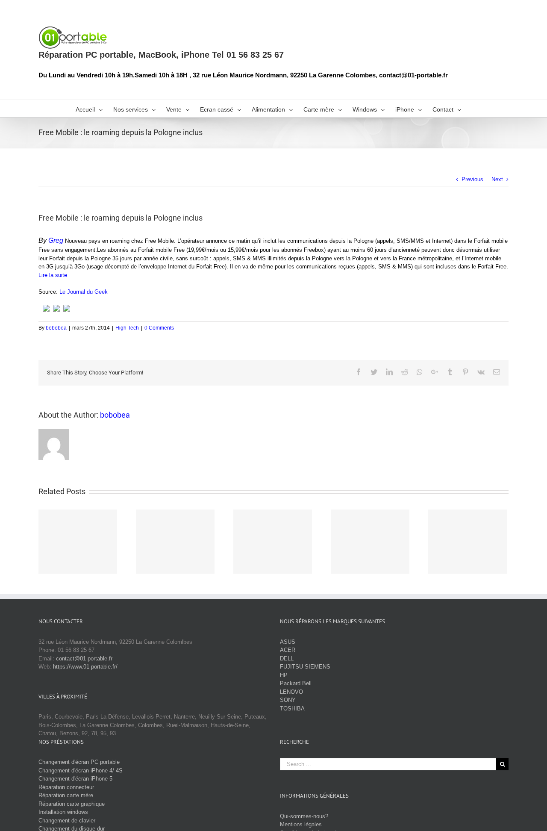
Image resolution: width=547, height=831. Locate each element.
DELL (287, 658)
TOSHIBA (292, 708)
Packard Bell (296, 683)
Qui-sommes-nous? (304, 816)
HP (284, 675)
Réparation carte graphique (71, 804)
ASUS (287, 642)
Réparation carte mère (65, 795)
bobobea (56, 328)
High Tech (127, 328)
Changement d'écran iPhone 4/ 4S (80, 770)
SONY (288, 700)
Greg (55, 240)
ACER (287, 650)
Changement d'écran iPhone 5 (75, 778)
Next (497, 179)
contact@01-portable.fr (84, 658)
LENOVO (291, 692)
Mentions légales (301, 824)
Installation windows (63, 812)
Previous (472, 179)
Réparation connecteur (66, 787)
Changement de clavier (66, 820)
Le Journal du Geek (83, 292)
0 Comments (159, 328)
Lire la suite (52, 275)
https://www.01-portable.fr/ (85, 666)
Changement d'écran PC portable (79, 762)
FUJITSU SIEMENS (305, 666)
